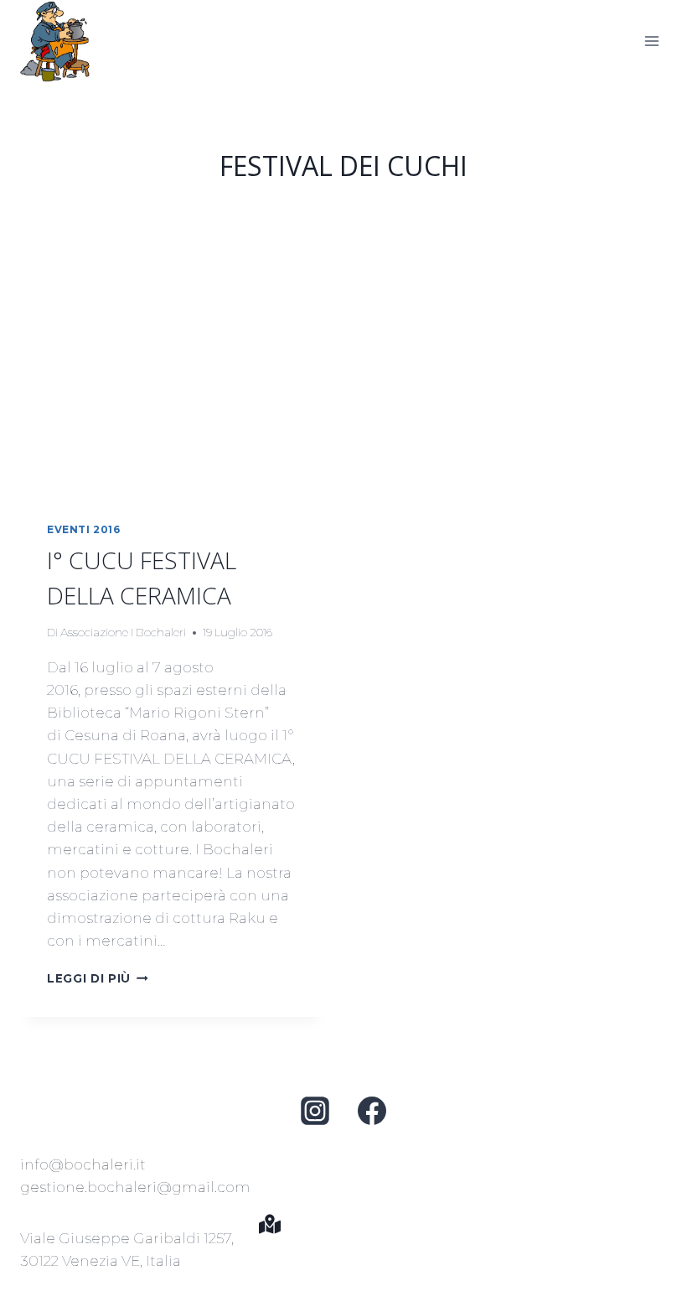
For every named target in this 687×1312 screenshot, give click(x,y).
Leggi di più (97, 978)
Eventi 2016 (84, 529)
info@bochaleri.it (83, 1164)
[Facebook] (372, 1110)
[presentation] (173, 392)
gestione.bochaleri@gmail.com (135, 1187)
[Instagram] (315, 1110)
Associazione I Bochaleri (123, 632)
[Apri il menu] (651, 41)
